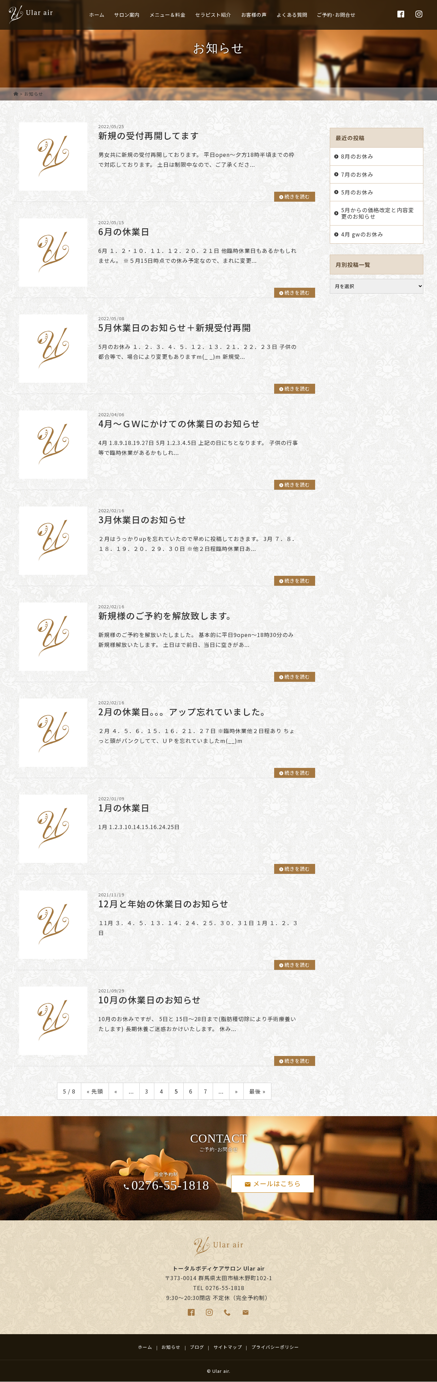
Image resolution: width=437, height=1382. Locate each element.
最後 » (257, 1091)
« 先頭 (95, 1091)
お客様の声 (254, 14)
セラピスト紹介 (213, 14)
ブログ (197, 1347)
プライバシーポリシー (275, 1347)
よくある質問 (292, 14)
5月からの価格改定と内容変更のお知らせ (377, 213)
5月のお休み (357, 192)
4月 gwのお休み (362, 234)
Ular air (220, 1371)
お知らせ (171, 1347)
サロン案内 (127, 14)
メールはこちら (277, 1183)
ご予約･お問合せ (336, 14)
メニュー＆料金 (167, 14)
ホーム (96, 14)
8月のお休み (357, 156)
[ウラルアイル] (16, 94)
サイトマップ (227, 1347)
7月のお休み (357, 174)
